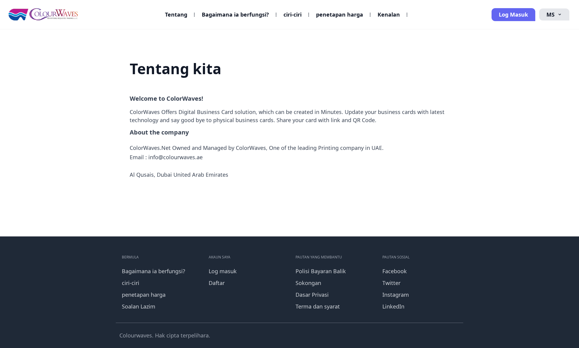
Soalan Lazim (138, 306)
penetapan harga (339, 14)
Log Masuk (513, 14)
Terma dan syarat (318, 306)
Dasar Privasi (312, 294)
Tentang (176, 14)
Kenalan (389, 14)
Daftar (217, 282)
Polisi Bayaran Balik (321, 271)
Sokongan (308, 282)
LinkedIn (393, 306)
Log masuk (223, 271)
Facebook (394, 271)
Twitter (391, 282)
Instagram (395, 294)
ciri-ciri (292, 14)
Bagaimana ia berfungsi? (235, 14)
